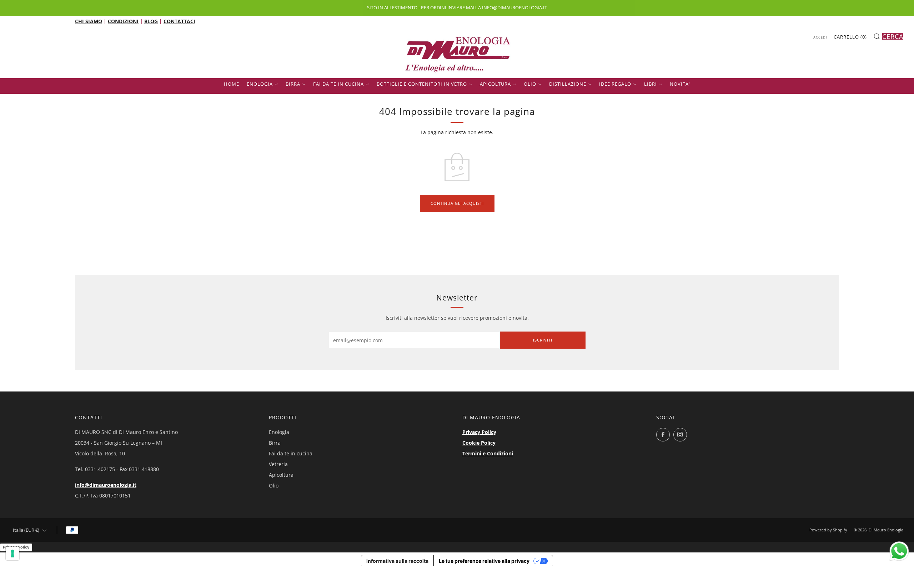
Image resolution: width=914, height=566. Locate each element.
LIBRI (650, 84)
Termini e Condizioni (487, 453)
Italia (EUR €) (26, 530)
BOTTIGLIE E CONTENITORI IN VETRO (422, 84)
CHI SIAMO (88, 21)
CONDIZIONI (123, 21)
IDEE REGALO (615, 84)
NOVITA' (680, 84)
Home (231, 84)
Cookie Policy (479, 442)
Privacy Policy (479, 432)
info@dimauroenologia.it (105, 484)
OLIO (530, 84)
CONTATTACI (179, 21)
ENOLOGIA (260, 84)
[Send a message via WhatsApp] (899, 551)
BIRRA (293, 84)
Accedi (820, 37)
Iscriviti (542, 340)
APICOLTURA (495, 84)
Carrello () (850, 37)
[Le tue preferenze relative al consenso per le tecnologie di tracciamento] (12, 553)
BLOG (151, 21)
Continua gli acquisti (457, 203)
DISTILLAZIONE (567, 84)
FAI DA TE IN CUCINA (338, 84)
